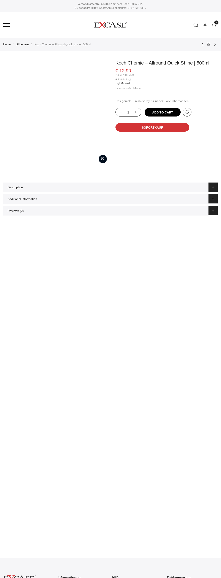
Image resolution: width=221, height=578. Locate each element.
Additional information (22, 199)
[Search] (195, 25)
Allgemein (22, 44)
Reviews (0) (16, 211)
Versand (125, 83)
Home (7, 44)
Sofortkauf (152, 127)
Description (15, 187)
